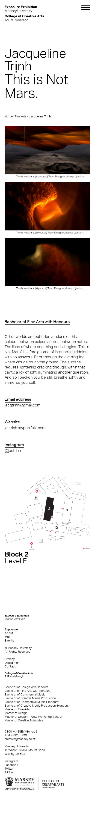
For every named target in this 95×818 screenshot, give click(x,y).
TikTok (9, 772)
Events (9, 640)
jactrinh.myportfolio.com (25, 427)
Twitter (9, 768)
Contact (10, 666)
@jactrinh (13, 450)
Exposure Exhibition (17, 617)
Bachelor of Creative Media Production (30, 698)
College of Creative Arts (19, 675)
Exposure (11, 629)
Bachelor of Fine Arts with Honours (27, 690)
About (9, 633)
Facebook (11, 765)
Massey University (21, 9)
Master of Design (16, 713)
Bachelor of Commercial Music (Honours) (32, 702)
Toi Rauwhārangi (24, 18)
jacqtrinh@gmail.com (23, 405)
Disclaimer (12, 662)
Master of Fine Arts (17, 709)
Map (8, 637)
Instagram (11, 761)
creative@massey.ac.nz (20, 739)
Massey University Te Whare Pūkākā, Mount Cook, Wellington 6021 (25, 750)
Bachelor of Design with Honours (26, 687)
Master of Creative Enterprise (24, 720)
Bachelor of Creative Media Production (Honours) (37, 705)
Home (9, 116)
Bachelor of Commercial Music (25, 694)
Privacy (10, 659)
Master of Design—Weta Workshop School (33, 716)
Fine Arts (21, 116)
